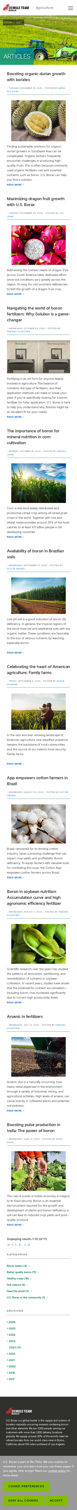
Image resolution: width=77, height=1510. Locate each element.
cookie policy (57, 1471)
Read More (14, 184)
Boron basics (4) (17, 1265)
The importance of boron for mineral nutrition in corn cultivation (33, 436)
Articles (8, 22)
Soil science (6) (16, 1284)
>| (28, 1245)
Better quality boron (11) (22, 1272)
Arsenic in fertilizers (25, 1016)
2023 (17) (15, 1347)
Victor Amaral (16, 568)
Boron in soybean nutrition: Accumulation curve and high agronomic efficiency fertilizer (34, 897)
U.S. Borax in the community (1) (26, 1297)
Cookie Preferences (26, 1486)
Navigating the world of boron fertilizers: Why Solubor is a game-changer (38, 314)
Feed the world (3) (18, 1291)
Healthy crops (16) (18, 1278)
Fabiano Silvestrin (18, 331)
